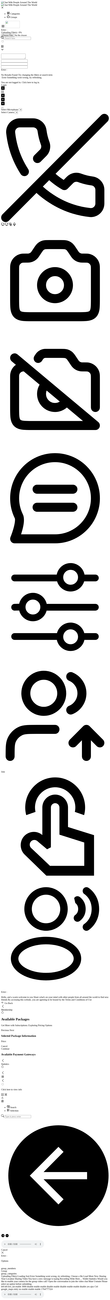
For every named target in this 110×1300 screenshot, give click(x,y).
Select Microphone (9, 109)
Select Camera (7, 112)
